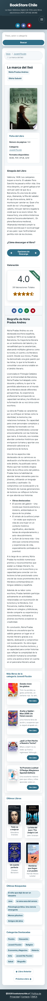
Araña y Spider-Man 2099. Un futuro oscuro (27, 713)
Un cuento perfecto (14, 866)
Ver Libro (33, 701)
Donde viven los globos (26, 685)
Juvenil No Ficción (24, 956)
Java (10, 901)
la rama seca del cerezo (26, 901)
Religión (29, 945)
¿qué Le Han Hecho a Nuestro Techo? (29, 741)
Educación (23, 939)
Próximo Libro (22, 979)
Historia (35, 950)
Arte (10, 956)
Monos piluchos (15, 915)
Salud (10, 961)
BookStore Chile (23, 5)
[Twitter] (17, 25)
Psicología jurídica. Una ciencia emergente (22, 908)
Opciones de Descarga (24, 252)
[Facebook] (23, 25)
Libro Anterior (24, 971)
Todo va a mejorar (14, 828)
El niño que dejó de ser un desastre (19, 894)
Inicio (8, 54)
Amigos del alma (15, 921)
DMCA (34, 996)
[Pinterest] (29, 25)
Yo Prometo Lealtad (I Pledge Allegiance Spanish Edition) (29, 770)
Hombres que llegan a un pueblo (32, 868)
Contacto (25, 996)
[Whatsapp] (26, 310)
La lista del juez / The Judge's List (32, 830)
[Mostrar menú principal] (42, 19)
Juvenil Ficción (20, 54)
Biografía (21, 961)
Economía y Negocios (17, 950)
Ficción (11, 939)
